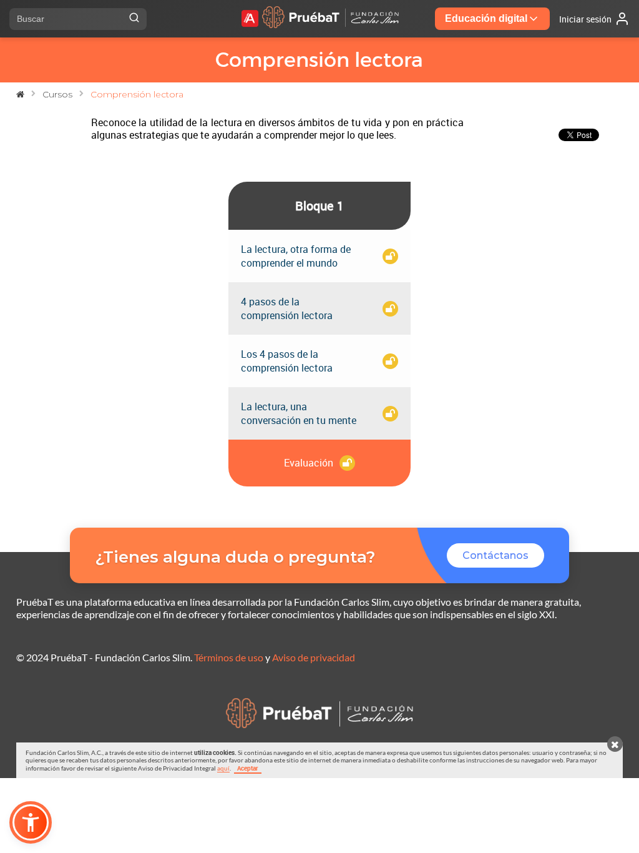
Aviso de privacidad (313, 657)
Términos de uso (228, 657)
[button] (30, 822)
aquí (223, 768)
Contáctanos (495, 555)
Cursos (57, 94)
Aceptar (247, 768)
